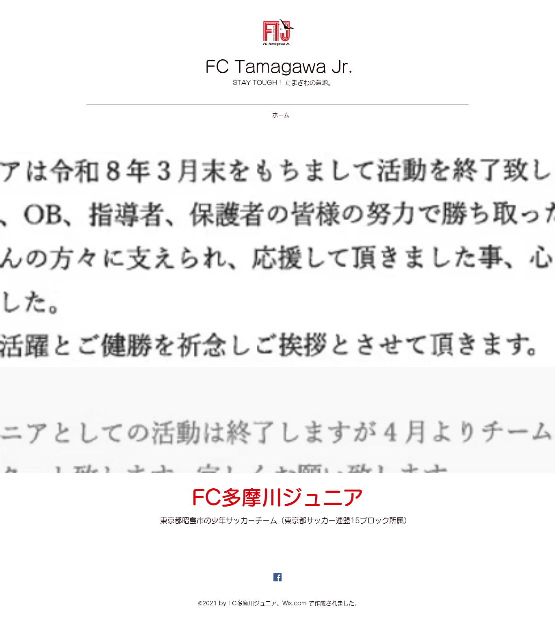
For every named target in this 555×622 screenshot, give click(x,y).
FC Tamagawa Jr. (279, 67)
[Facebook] (277, 577)
